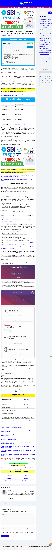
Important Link (10, 61)
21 (47, 80)
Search (50, 12)
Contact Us (21, 546)
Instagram (26, 478)
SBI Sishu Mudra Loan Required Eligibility (11, 57)
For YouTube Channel (26, 480)
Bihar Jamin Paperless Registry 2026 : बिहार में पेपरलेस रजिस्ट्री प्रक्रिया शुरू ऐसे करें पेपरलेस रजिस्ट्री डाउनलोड (45, 61)
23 (51, 80)
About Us (16, 546)
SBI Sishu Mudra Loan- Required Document (11, 58)
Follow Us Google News (13, 548)
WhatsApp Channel (9, 480)
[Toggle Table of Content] (32, 50)
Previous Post (3, 503)
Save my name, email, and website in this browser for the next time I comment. (17, 532)
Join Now (30, 43)
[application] (44, 7)
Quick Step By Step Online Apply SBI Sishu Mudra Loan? (13, 59)
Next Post (33, 503)
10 (40, 78)
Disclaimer (5, 546)
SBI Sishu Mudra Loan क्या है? (9, 56)
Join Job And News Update (8, 63)
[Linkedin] (12, 498)
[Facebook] (8, 498)
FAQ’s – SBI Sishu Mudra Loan (10, 62)
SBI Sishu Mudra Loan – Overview (9, 53)
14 (47, 78)
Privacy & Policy (10, 546)
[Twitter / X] (10, 498)
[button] (49, 7)
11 (42, 78)
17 (40, 80)
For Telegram (9, 475)
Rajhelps (47, 546)
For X (26, 475)
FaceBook (9, 478)
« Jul (45, 88)
